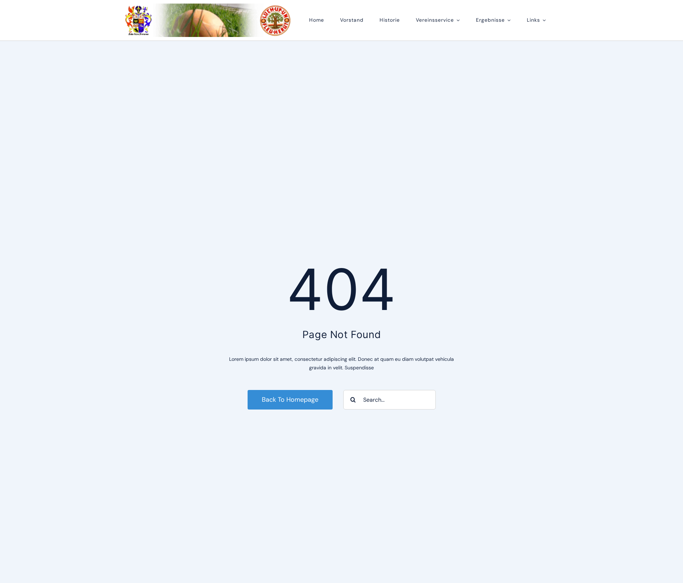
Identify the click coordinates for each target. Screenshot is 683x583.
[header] (208, 6)
